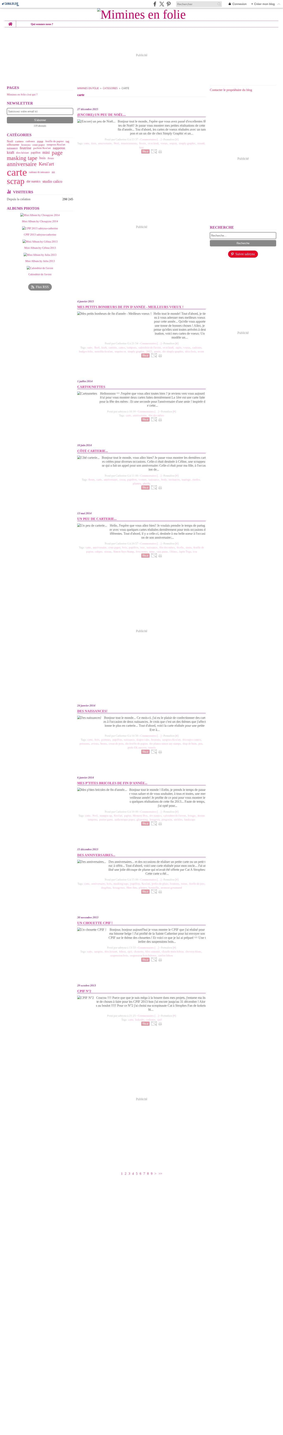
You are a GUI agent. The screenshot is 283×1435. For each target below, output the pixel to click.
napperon (59, 148)
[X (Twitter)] (161, 4)
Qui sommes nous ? (42, 24)
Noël (10, 141)
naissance (12, 148)
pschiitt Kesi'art (42, 148)
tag (67, 141)
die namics (33, 181)
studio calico (52, 181)
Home (10, 22)
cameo (19, 141)
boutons (25, 144)
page (57, 153)
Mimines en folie (88, 88)
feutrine (25, 148)
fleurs (51, 158)
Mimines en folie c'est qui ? (22, 94)
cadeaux (30, 141)
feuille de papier (54, 141)
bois (42, 158)
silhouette (13, 144)
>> (160, 1173)
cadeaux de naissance (39, 172)
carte (17, 172)
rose (40, 141)
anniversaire (22, 164)
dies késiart (22, 152)
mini (46, 153)
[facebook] (154, 4)
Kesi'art (46, 164)
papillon (35, 152)
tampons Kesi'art (56, 144)
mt (53, 172)
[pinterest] (168, 4)
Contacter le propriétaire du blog (231, 90)
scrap (15, 181)
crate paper (39, 144)
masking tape (22, 158)
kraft (10, 153)
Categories (110, 88)
